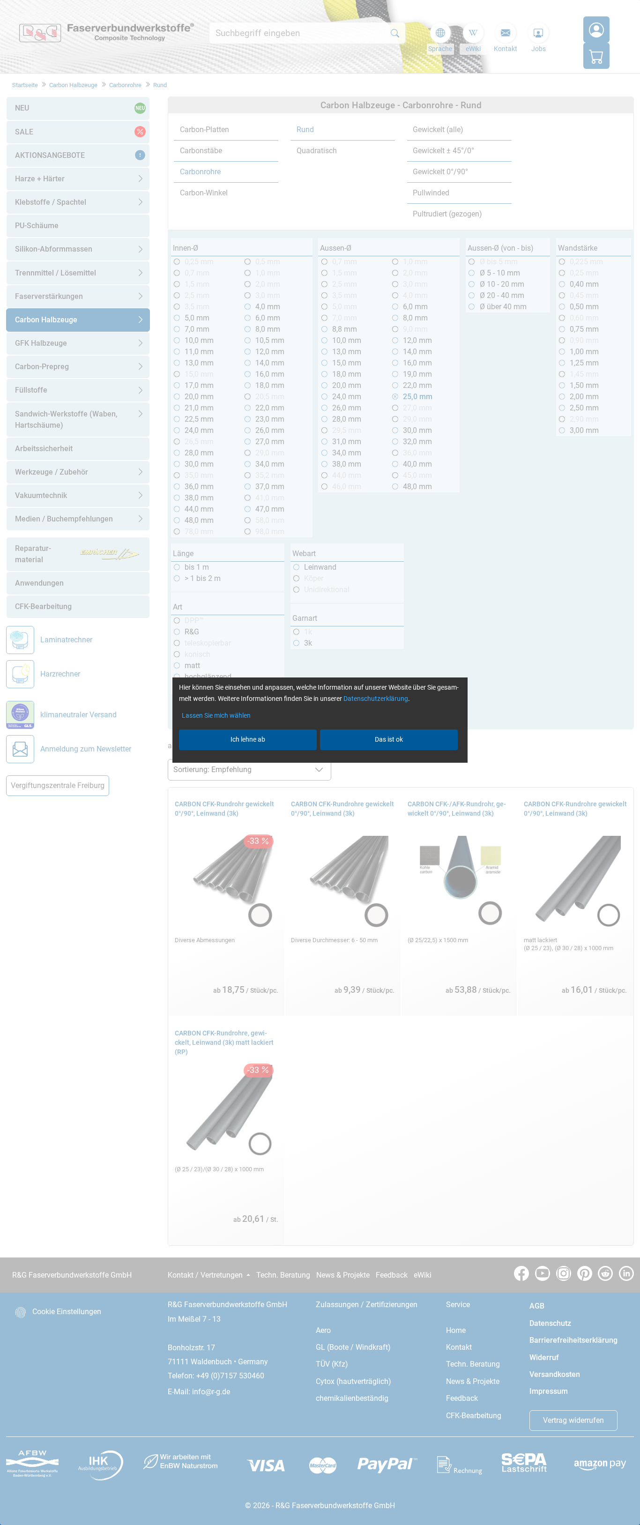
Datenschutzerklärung (375, 698)
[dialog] (320, 762)
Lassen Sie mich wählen (216, 715)
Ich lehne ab (248, 739)
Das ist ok (389, 739)
